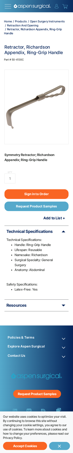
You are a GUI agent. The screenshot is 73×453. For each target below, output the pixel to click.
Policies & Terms (21, 337)
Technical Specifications (29, 231)
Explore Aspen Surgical (26, 346)
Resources (16, 305)
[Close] (59, 446)
